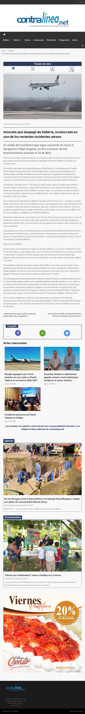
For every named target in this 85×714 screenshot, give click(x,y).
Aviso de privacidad (76, 711)
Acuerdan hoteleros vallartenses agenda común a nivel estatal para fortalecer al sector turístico (61, 377)
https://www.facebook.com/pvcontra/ (78, 2)
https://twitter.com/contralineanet (81, 2)
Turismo (27, 40)
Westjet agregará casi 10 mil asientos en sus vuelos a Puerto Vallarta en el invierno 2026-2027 (21, 377)
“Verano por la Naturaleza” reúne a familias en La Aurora (33, 575)
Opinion (17, 40)
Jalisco (75, 40)
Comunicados (38, 40)
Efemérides (51, 40)
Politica (6, 40)
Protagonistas (64, 40)
